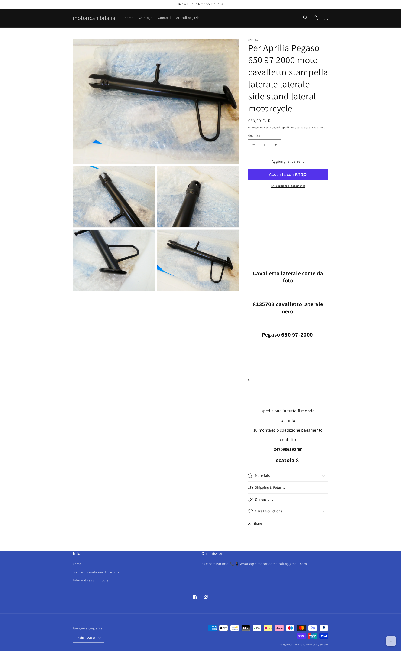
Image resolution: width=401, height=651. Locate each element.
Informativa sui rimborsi (91, 580)
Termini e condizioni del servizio (97, 572)
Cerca (77, 564)
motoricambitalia (295, 644)
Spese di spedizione (283, 127)
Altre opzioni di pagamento (288, 185)
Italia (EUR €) (86, 638)
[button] (305, 18)
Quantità (254, 135)
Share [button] (257, 523)
